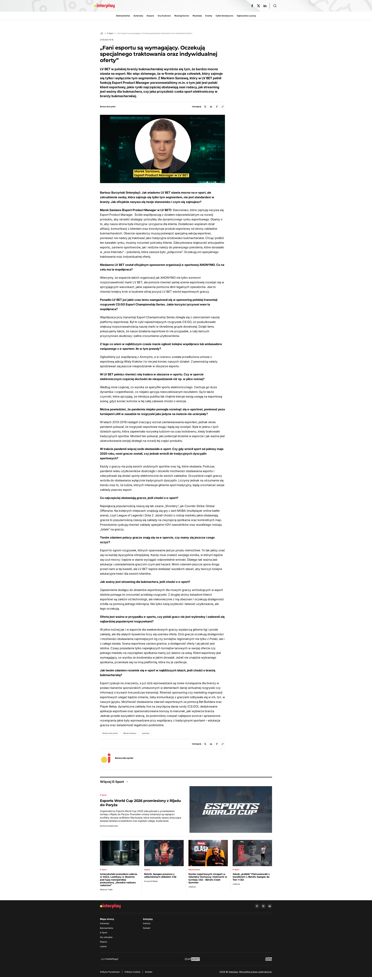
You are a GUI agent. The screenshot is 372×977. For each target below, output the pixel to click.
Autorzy (147, 923)
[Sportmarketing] (109, 959)
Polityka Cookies (132, 972)
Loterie (103, 946)
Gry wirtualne (106, 937)
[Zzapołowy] (192, 959)
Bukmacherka (106, 928)
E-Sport (110, 33)
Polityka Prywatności (110, 972)
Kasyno (103, 941)
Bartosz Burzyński (107, 107)
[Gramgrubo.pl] (268, 959)
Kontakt (146, 928)
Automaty (104, 923)
